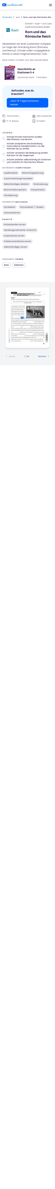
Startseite (7, 17)
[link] (12, 5)
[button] (50, 5)
